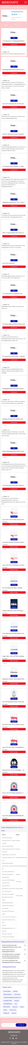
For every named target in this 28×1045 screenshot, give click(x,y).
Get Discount (14, 44)
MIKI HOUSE (7, 1006)
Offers (16, 25)
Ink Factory (17, 994)
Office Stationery (8, 994)
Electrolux (15, 1006)
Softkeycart (6, 1013)
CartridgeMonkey (8, 1003)
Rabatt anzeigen (14, 524)
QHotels (15, 991)
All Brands (7, 7)
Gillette (5, 1010)
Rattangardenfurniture (19, 7)
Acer (16, 1003)
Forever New (13, 1010)
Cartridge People (8, 1000)
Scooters (14, 1013)
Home (2, 7)
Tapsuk (22, 1006)
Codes (6, 25)
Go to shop (4, 522)
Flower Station (7, 991)
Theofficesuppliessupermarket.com (12, 997)
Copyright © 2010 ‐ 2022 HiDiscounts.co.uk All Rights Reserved (14, 1042)
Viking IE (17, 1000)
